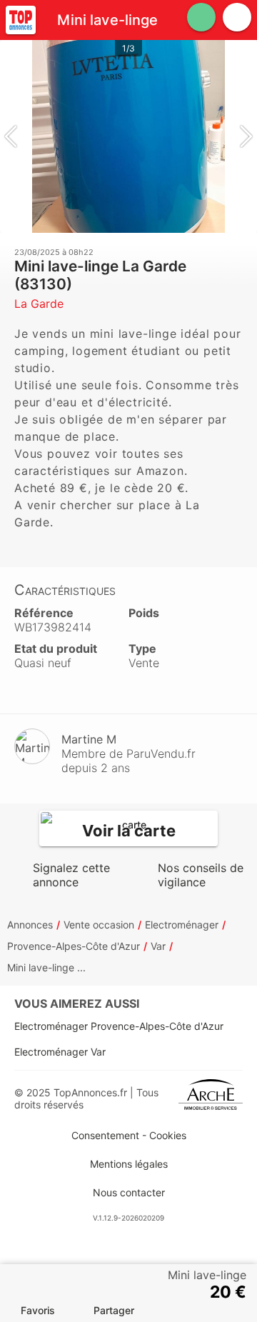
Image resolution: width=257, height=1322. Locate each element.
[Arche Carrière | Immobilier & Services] (210, 1098)
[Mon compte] (237, 17)
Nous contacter (129, 1192)
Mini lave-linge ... (46, 967)
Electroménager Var (60, 1052)
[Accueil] (21, 20)
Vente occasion (99, 924)
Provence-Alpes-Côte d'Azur (73, 946)
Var (158, 946)
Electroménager (181, 924)
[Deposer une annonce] (201, 17)
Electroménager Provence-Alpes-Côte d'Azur (118, 1026)
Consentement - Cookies (128, 1135)
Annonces (30, 924)
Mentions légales (129, 1164)
